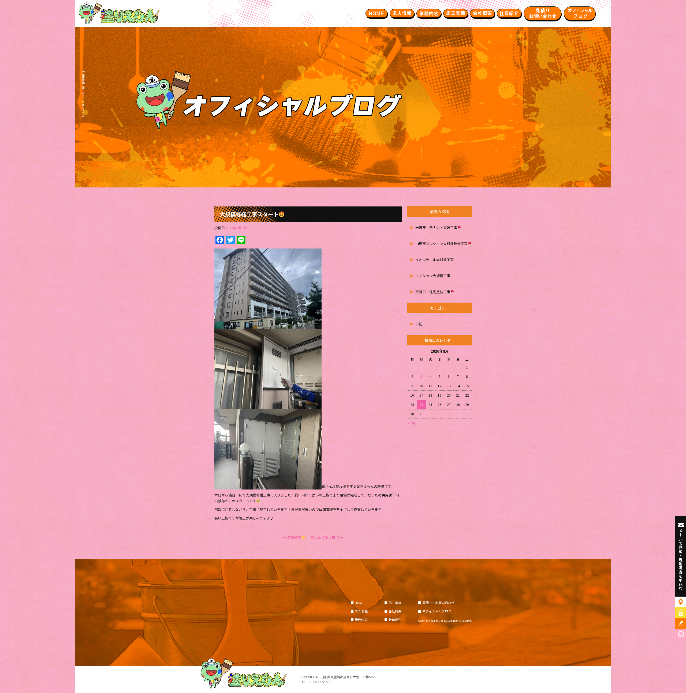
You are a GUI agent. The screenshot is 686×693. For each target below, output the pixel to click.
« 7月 (411, 423)
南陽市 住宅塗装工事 (432, 291)
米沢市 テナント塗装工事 (436, 227)
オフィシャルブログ (580, 13)
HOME (376, 13)
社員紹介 (509, 13)
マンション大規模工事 (432, 275)
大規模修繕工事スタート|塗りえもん (83, 94)
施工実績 (455, 13)
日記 (418, 323)
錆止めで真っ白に (327, 537)
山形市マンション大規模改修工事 (441, 243)
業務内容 (428, 13)
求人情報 (402, 13)
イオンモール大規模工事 (434, 259)
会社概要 (482, 13)
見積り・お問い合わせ (543, 13)
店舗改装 (292, 537)
